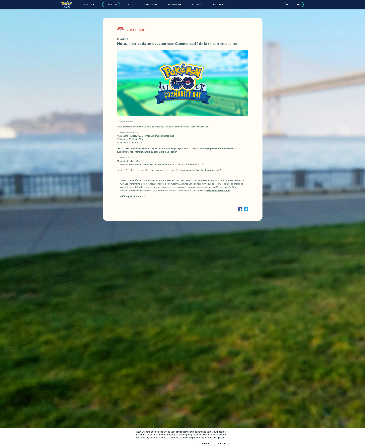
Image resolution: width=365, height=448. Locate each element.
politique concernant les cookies (169, 434)
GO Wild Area (89, 4)
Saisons (131, 4)
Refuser (205, 443)
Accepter (221, 443)
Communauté (174, 4)
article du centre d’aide (218, 190)
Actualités (111, 4)
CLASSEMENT (197, 4)
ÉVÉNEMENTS (150, 4)
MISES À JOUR (135, 30)
